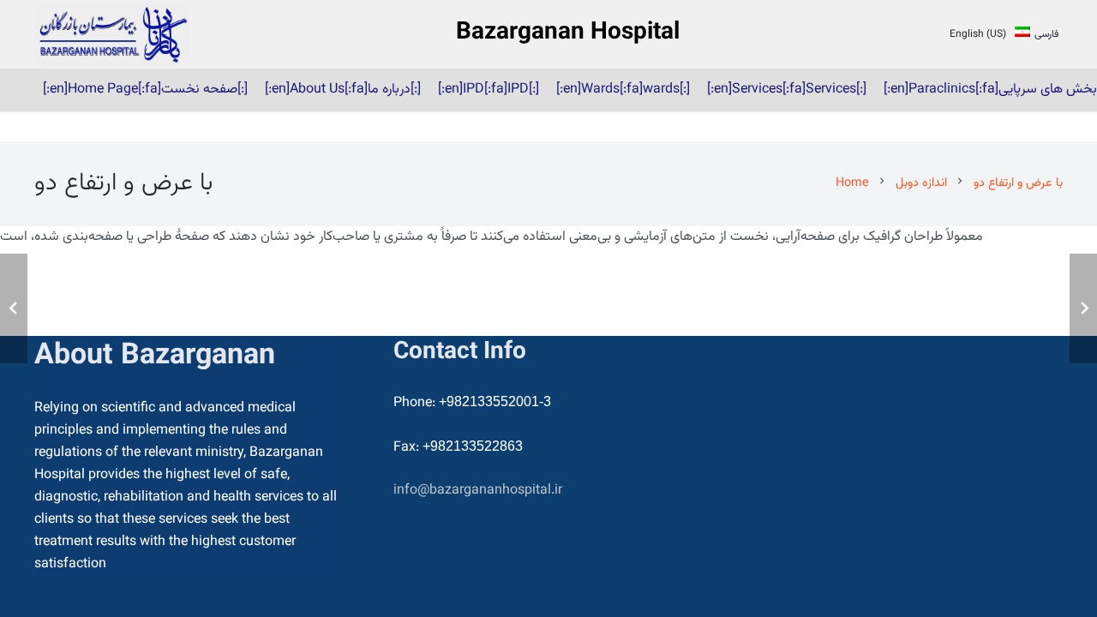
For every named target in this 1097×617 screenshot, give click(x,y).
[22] (112, 35)
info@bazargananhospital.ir (477, 490)
